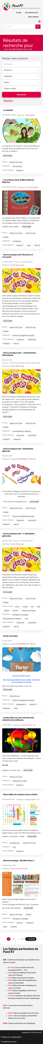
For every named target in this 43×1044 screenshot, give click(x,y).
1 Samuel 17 (30, 923)
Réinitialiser (8, 101)
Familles (5, 237)
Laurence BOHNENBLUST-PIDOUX (23, 459)
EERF (10, 973)
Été (32, 606)
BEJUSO (11, 967)
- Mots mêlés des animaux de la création (20, 794)
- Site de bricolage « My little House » (18, 860)
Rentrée (15, 610)
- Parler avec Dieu (10, 636)
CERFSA (11, 996)
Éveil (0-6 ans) (30, 233)
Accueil (18, 12)
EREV (10, 985)
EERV (10, 990)
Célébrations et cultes (20, 781)
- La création (7, 110)
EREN (10, 980)
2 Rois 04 (14, 927)
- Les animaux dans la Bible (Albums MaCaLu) (18, 181)
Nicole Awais (30, 115)
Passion (6, 610)
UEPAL (10, 1016)
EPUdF (10, 1013)
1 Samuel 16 (20, 339)
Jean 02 (16, 343)
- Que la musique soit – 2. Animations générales (18, 534)
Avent (17, 606)
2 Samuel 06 (32, 339)
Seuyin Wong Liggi (17, 265)
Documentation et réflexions (22, 431)
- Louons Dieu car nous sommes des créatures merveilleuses (18, 718)
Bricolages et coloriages (20, 615)
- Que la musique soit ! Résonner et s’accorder (17, 256)
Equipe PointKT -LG (28, 725)
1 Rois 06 (19, 923)
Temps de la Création (29, 610)
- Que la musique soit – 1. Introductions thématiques (19, 354)
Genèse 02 (17, 439)
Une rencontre (17, 166)
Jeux (26, 618)
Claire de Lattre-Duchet (19, 869)
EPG (9, 978)
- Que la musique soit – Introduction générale (17, 450)
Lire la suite (7, 155)
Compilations (17, 241)
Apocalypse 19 (21, 704)
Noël (38, 606)
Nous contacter (33, 17)
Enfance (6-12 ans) (16, 162)
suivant (31, 939)
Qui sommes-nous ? (31, 12)
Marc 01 (37, 245)
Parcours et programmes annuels (23, 335)
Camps (25, 606)
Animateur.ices (14, 843)
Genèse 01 (19, 170)
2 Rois (5, 927)
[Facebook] (39, 22)
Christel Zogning (32, 187)
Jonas (29, 245)
